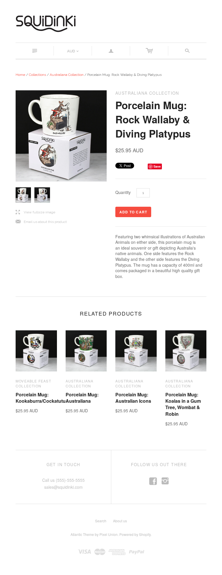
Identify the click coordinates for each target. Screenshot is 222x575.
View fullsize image (35, 212)
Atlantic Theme (82, 534)
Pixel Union (108, 534)
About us (120, 520)
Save (157, 166)
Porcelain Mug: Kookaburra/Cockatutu (41, 397)
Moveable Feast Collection (33, 383)
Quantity (123, 192)
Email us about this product (41, 221)
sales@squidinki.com (63, 487)
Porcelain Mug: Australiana (82, 397)
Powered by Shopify (135, 534)
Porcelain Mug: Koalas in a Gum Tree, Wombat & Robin (183, 404)
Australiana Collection (67, 75)
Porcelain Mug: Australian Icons (133, 397)
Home (20, 75)
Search (100, 520)
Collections (37, 75)
